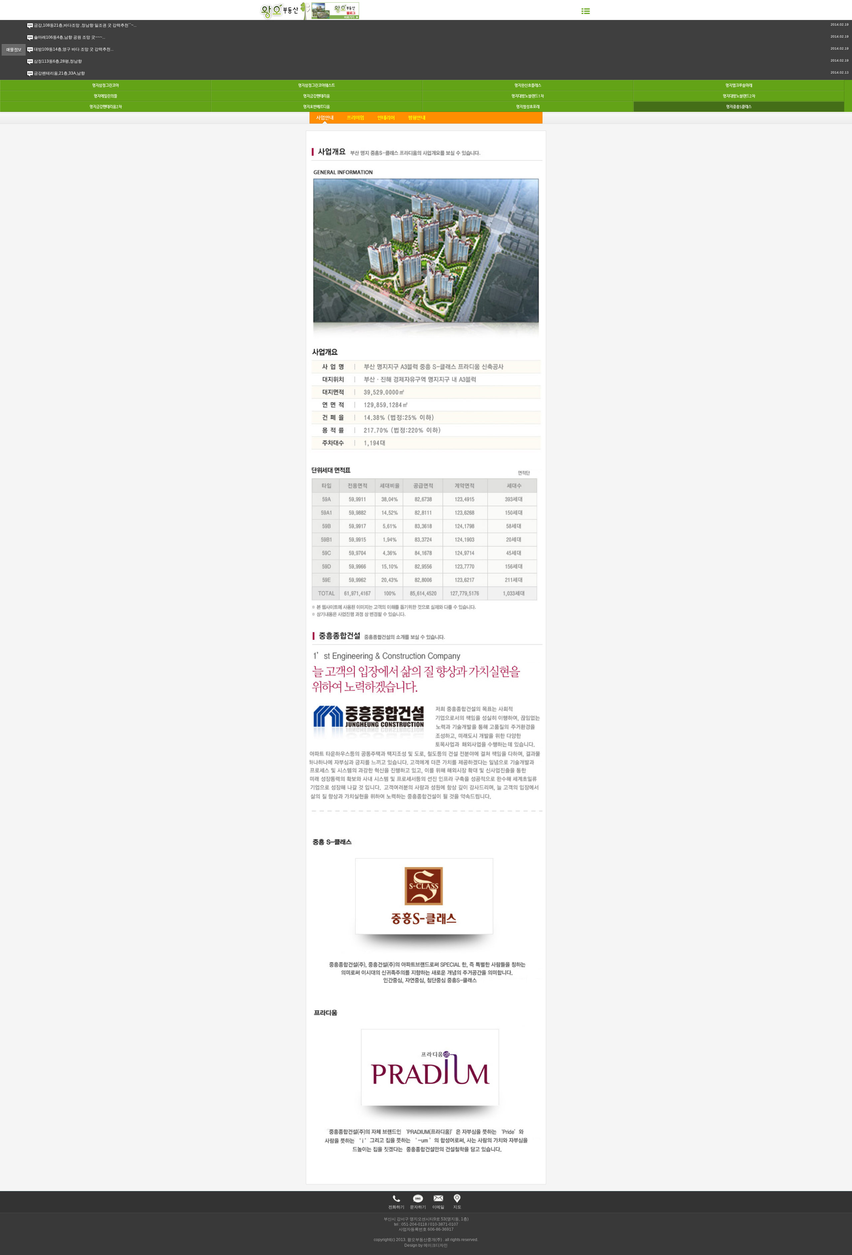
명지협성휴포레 (527, 107)
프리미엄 (355, 117)
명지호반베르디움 (316, 107)
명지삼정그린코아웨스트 (316, 85)
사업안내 (324, 117)
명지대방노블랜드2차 (739, 96)
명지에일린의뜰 (105, 96)
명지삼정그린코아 (105, 85)
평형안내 (416, 117)
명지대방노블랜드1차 (528, 96)
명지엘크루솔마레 (739, 85)
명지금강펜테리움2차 (106, 107)
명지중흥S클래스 (738, 107)
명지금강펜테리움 (316, 96)
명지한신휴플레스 (528, 85)
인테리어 (386, 117)
